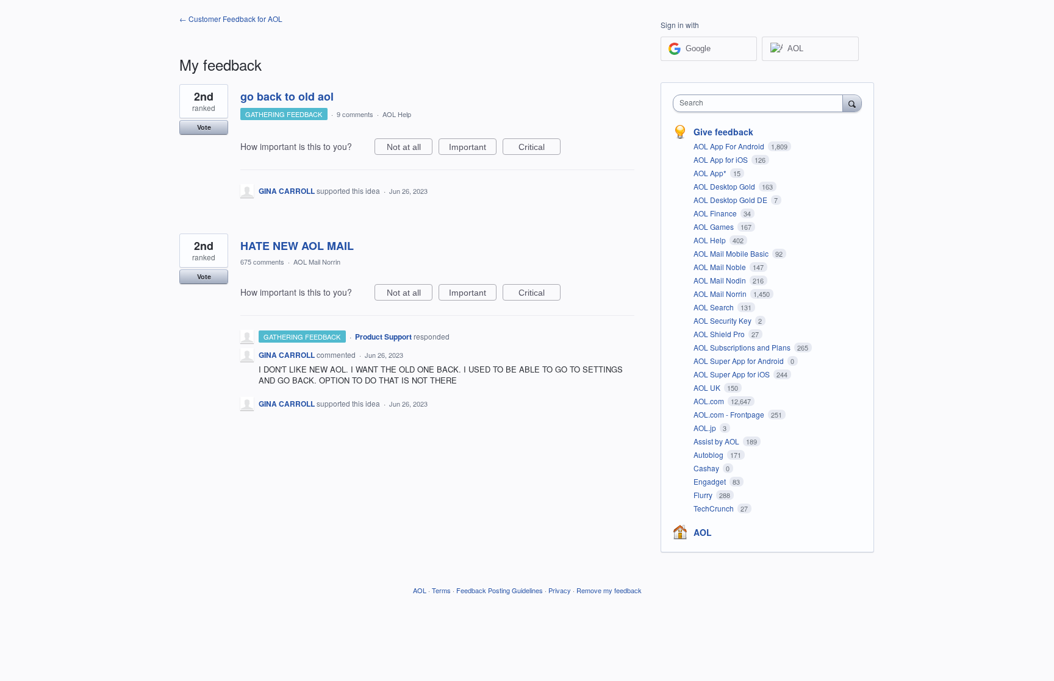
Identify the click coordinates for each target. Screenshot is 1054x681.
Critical (539, 148)
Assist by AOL (717, 441)
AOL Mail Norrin (316, 261)
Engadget (711, 481)
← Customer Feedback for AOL (230, 18)
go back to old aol (287, 96)
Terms (441, 590)
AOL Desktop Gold (725, 186)
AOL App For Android (730, 146)
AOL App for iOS (722, 159)
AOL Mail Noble (721, 267)
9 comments (355, 114)
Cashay (707, 468)
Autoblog (709, 454)
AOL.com (710, 401)
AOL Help (396, 114)
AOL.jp (706, 428)
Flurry (704, 495)
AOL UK (708, 387)
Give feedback (723, 132)
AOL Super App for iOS (733, 374)
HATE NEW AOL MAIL (297, 246)
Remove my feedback (609, 590)
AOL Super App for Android (740, 360)
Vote (204, 127)
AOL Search (715, 307)
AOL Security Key (723, 320)
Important (473, 148)
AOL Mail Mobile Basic (732, 253)
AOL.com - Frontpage (730, 414)
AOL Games (715, 226)
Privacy (559, 590)
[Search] (852, 103)
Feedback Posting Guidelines (499, 590)
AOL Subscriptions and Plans (743, 347)
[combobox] (761, 103)
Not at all (409, 148)
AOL (703, 532)
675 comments (262, 261)
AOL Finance (716, 213)
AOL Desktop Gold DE (731, 199)
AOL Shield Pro (720, 334)
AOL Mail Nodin (721, 280)
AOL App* (711, 173)
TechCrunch (715, 508)
